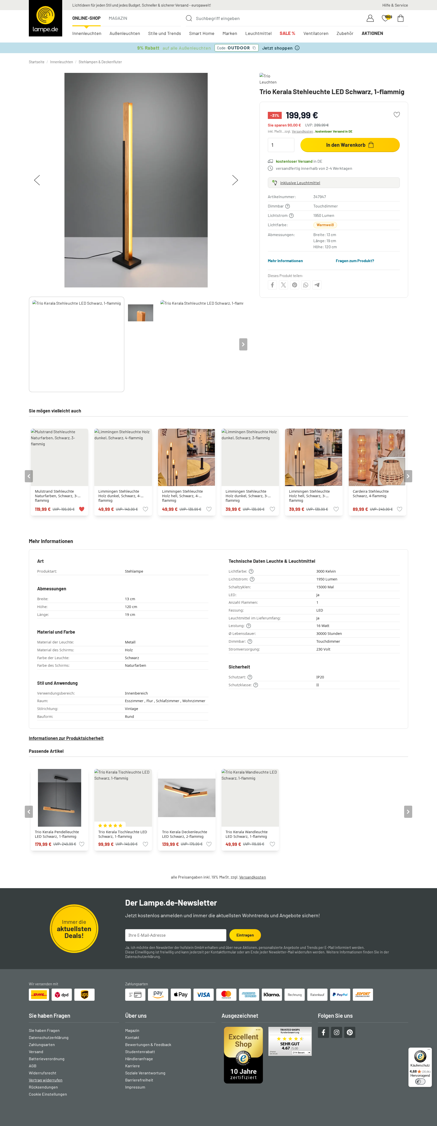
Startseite (37, 62)
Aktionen (372, 33)
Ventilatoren (316, 33)
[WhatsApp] (305, 284)
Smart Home (201, 33)
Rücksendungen (43, 1087)
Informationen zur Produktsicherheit (66, 738)
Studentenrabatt (140, 1051)
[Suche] (189, 18)
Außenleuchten (125, 33)
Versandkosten (302, 131)
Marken (230, 33)
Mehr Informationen (285, 260)
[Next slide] (243, 344)
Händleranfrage (139, 1058)
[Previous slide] (29, 344)
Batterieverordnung (46, 1058)
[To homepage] (45, 18)
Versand (36, 1051)
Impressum (135, 1087)
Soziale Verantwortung (145, 1072)
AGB (32, 1065)
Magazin (118, 18)
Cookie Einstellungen (48, 1094)
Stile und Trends (164, 33)
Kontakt (132, 1037)
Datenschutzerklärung (142, 956)
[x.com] (283, 284)
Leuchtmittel (258, 33)
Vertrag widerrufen (45, 1079)
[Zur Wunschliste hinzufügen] (397, 115)
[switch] (420, 1081)
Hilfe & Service (395, 5)
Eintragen (245, 934)
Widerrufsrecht (42, 1072)
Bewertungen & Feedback (148, 1044)
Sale (287, 33)
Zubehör (345, 33)
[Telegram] (316, 284)
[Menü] (429, 1051)
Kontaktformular (223, 952)
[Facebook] (272, 284)
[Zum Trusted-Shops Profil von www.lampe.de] (267, 1055)
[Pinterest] (294, 284)
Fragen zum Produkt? (355, 260)
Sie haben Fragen (44, 1030)
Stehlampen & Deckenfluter (100, 62)
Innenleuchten (86, 33)
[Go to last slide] (29, 476)
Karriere (132, 1065)
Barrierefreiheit (139, 1079)
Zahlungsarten (42, 1044)
